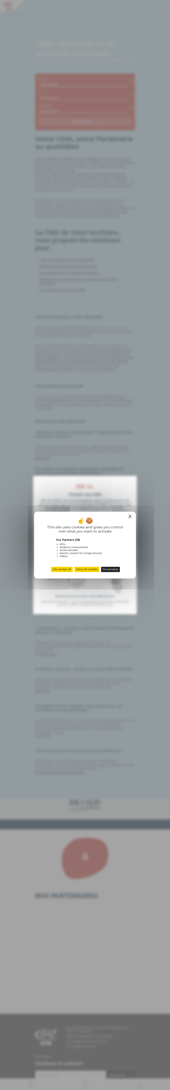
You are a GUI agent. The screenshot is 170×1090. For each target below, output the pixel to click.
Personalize (110, 569)
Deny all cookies (87, 569)
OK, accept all (62, 569)
